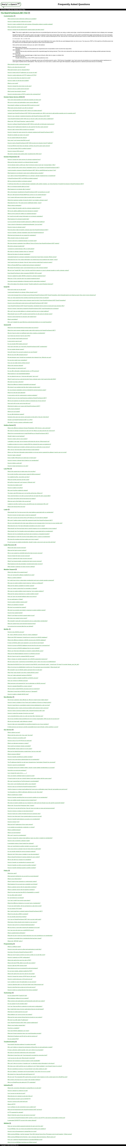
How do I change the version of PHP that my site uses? (22, 976)
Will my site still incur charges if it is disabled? (19, 859)
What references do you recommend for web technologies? (23, 968)
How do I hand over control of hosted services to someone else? (24, 813)
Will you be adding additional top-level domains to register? (23, 211)
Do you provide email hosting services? (18, 338)
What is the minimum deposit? (15, 365)
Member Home (18, 9)
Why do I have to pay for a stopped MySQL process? (21, 656)
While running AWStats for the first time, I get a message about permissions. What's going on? (32, 1137)
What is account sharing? (14, 832)
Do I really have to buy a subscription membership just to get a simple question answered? (31, 580)
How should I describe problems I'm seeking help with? (22, 1044)
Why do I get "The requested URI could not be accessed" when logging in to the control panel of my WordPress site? (37, 1077)
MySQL (6, 629)
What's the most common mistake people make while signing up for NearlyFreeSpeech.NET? (32, 330)
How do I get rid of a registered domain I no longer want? (22, 240)
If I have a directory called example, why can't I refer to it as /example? (25, 1050)
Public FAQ (10, 9)
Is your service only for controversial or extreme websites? (22, 395)
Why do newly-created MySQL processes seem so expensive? (24, 688)
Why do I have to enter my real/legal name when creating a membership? (26, 333)
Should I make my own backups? (16, 436)
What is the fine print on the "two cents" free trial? (20, 735)
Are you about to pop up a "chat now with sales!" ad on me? (23, 376)
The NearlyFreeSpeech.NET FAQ (14, 13)
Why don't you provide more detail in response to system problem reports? (27, 610)
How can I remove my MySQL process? (18, 680)
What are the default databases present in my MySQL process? (24, 653)
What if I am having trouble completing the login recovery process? (25, 561)
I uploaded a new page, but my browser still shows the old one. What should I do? (29, 441)
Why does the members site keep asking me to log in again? (23, 539)
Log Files (7, 468)
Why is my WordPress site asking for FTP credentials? (22, 1082)
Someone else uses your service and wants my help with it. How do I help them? (28, 417)
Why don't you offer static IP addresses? (18, 1020)
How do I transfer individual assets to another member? (22, 867)
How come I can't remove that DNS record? (19, 140)
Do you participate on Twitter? (15, 599)
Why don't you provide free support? (17, 607)
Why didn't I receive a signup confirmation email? (20, 422)
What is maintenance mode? (15, 794)
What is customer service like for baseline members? (21, 889)
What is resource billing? (14, 754)
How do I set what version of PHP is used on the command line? (24, 94)
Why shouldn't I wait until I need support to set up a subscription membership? (28, 621)
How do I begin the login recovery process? (19, 555)
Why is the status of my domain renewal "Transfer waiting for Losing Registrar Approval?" (30, 284)
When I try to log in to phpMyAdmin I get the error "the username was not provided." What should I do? (34, 667)
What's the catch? (12, 873)
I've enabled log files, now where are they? (19, 477)
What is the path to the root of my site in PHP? (19, 960)
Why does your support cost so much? (17, 618)
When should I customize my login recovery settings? (21, 566)
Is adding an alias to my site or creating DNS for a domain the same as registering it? (29, 444)
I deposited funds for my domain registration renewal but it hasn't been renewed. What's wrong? (32, 257)
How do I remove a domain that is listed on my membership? (23, 460)
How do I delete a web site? (15, 463)
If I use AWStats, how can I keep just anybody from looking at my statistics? (27, 1128)
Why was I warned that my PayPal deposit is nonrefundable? (23, 781)
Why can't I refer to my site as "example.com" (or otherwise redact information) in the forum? (31, 1063)
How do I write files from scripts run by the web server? (22, 987)
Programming (8, 944)
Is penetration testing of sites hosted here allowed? (21, 843)
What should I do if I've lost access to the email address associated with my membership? (30, 512)
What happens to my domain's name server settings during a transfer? (25, 173)
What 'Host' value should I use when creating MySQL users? (23, 672)
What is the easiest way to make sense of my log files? (22, 471)
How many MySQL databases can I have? (18, 1030)
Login (6, 509)
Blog (24, 9)
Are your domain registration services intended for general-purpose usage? (27, 390)
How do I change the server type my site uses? (20, 86)
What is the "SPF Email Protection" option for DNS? (21, 121)
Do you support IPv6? (13, 1038)
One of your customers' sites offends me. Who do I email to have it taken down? (28, 699)
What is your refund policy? (15, 878)
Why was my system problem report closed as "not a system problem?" (26, 591)
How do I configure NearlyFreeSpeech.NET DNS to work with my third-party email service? (31, 124)
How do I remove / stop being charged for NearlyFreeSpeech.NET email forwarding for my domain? (33, 308)
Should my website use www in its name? (18, 135)
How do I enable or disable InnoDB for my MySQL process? (23, 678)
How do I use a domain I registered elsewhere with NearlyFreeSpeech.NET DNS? (29, 116)
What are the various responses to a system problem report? (23, 593)
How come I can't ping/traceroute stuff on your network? (22, 784)
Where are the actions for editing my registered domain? (22, 213)
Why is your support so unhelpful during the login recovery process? (25, 553)
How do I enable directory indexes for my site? (19, 21)
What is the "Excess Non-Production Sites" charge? (21, 805)
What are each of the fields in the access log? (19, 501)
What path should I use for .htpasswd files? (19, 69)
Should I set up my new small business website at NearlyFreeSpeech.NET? (27, 398)
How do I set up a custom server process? (18, 88)
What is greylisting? (13, 319)
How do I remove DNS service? (16, 151)
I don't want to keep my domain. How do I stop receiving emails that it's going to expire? (30, 262)
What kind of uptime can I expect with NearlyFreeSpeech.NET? (24, 406)
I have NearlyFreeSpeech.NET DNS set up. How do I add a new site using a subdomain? (31, 118)
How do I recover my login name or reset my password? (22, 515)
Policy (6, 870)
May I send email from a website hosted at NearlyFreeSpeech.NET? (25, 911)
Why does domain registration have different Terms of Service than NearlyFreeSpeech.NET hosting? (33, 243)
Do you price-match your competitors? (17, 360)
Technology (8, 993)
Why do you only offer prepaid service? (18, 354)
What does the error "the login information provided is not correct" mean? (26, 525)
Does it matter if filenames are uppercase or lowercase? (22, 457)
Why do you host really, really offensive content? (20, 721)
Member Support (9, 569)
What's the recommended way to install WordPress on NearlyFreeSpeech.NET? (28, 433)
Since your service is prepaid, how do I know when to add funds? (24, 848)
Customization (8, 16)
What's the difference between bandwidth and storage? (22, 384)
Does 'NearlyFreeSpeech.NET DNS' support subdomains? (23, 1022)
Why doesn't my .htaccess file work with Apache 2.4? (21, 1074)
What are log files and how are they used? (18, 479)
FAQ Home (3, 9)
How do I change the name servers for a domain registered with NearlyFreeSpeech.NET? (31, 132)
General (6, 325)
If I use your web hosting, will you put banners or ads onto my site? (25, 906)
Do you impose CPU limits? (15, 908)
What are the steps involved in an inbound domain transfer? (23, 162)
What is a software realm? (14, 946)
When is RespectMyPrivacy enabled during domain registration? (24, 265)
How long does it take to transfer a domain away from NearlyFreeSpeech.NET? (28, 229)
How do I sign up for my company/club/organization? (21, 924)
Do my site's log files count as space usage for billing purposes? (24, 474)
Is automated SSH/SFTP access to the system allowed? (22, 1120)
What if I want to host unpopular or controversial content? (22, 881)
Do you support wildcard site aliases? (17, 137)
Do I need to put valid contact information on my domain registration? (25, 216)
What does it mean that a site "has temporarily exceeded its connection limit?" (27, 1055)
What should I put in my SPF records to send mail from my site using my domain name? (30, 314)
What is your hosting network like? (16, 1025)
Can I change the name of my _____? (17, 773)
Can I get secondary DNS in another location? (19, 148)
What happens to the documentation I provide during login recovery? (25, 563)
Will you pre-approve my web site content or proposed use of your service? (27, 400)
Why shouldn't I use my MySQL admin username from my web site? (25, 669)
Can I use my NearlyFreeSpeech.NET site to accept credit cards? (24, 919)
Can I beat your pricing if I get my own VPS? (19, 335)
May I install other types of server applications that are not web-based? (26, 1009)
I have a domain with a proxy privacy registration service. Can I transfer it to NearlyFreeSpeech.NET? (34, 167)
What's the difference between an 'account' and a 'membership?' (24, 903)
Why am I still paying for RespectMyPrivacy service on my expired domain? (27, 194)
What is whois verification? (14, 205)
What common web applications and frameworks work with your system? (26, 1001)
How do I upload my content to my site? (18, 1090)
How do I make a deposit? (14, 455)
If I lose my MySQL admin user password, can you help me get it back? (26, 642)
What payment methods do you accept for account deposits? (23, 876)
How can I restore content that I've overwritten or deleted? (22, 588)
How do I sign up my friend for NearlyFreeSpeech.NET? (22, 786)
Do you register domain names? (16, 349)
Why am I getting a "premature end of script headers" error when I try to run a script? (29, 1071)
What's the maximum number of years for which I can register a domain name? (28, 200)
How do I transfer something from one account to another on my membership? (27, 797)
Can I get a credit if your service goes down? (19, 900)
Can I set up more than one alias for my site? (19, 78)
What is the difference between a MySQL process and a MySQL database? (27, 640)
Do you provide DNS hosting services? (18, 344)
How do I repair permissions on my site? (18, 466)
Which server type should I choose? (17, 91)
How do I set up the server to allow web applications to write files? (24, 949)
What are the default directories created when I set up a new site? (24, 751)
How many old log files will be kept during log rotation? (22, 498)
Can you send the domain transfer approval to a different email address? (26, 221)
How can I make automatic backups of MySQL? (20, 675)
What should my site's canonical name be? (19, 64)
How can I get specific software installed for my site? (21, 575)
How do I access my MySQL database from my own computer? (24, 648)
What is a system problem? (15, 577)
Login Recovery (9, 545)
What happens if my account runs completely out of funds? (23, 884)
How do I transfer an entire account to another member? (22, 865)
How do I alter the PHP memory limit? (17, 965)
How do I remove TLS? (13, 821)
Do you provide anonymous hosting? (17, 916)
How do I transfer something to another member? (20, 756)
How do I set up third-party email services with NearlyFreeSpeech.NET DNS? (28, 303)
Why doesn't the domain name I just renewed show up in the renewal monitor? (28, 267)
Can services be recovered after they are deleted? (20, 626)
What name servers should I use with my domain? (20, 107)
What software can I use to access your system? (20, 1014)
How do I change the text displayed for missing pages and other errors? (26, 29)
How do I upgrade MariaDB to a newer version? (20, 686)
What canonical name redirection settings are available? (22, 18)
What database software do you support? (18, 998)
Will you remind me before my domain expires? (20, 181)
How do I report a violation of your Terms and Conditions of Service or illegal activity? (29, 702)
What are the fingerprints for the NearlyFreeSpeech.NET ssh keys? (25, 1109)
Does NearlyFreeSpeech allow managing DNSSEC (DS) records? (25, 273)
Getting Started (9, 425)
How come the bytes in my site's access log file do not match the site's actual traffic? (29, 495)
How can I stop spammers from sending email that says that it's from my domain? (28, 297)
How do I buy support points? (15, 612)
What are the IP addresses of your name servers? (20, 824)
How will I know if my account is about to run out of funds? (22, 352)
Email (6, 286)
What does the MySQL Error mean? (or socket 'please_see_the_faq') (43, 664)
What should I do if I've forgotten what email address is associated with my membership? (30, 531)
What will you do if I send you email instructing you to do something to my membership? (30, 935)
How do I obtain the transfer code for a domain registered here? (24, 208)
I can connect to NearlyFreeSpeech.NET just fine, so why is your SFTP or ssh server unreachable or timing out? (36, 1117)
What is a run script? (13, 83)
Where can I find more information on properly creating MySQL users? (25, 650)
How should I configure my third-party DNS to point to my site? (24, 105)
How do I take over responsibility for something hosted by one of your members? (28, 724)
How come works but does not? (24, 99)
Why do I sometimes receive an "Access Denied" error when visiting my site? (27, 1068)
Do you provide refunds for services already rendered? (22, 851)
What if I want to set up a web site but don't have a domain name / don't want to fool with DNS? (32, 379)
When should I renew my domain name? (18, 238)
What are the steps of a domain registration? (19, 254)
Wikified (6, 1123)
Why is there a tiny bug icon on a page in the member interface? (24, 1079)
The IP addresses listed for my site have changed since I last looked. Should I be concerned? (31, 762)
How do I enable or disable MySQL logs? (18, 694)
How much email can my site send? (17, 289)
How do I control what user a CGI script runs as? (20, 979)
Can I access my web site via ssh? (16, 1093)
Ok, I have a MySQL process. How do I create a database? (23, 634)
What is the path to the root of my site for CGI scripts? (21, 973)
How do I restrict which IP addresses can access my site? (22, 72)
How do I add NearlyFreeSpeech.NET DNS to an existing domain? (25, 110)
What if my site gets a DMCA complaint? (18, 914)
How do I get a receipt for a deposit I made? (19, 840)
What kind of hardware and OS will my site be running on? (22, 1036)
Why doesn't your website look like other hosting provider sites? (24, 387)
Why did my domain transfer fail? (16, 246)
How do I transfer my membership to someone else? (21, 862)
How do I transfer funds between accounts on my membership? (24, 819)
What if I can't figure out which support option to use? (21, 615)
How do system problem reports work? (17, 602)
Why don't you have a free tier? (15, 381)
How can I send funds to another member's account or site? (23, 846)
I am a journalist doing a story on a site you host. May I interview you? (25, 716)
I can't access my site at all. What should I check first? (21, 1058)
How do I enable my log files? (15, 487)
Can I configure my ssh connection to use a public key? (22, 1107)
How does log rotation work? (15, 485)
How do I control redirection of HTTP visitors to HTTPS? (22, 75)
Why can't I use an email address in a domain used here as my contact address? (28, 311)
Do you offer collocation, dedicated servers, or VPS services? (23, 371)
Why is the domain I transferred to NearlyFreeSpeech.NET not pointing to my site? (29, 192)
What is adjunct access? (14, 732)
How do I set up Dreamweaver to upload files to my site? (22, 1131)
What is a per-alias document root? (17, 67)
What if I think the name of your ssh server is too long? (21, 1115)
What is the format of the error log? (16, 506)
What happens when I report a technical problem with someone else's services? (28, 708)
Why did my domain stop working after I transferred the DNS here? (25, 153)
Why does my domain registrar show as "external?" (21, 251)
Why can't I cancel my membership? (17, 835)
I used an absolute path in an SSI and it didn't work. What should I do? (26, 984)
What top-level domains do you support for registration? (22, 235)
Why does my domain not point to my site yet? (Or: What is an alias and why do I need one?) (31, 430)
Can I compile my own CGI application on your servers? (22, 981)
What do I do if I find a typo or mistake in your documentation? (23, 854)
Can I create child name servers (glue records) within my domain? (24, 197)
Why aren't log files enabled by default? (18, 490)
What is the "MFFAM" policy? (15, 941)
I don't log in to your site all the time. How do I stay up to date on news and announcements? (31, 808)
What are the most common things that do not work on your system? (25, 1017)
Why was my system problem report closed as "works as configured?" (25, 583)
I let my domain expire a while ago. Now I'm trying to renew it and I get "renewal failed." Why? (31, 164)
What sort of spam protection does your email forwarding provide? (24, 1033)
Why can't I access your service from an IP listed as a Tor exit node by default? (28, 517)
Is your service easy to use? (15, 341)
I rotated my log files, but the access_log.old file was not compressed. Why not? (28, 504)
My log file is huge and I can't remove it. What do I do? (21, 482)
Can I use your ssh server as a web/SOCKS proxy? (21, 930)
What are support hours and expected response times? (22, 623)
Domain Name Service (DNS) (13, 97)
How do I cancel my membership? (16, 765)
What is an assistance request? (16, 604)
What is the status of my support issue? (18, 572)
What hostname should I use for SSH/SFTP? (19, 1098)
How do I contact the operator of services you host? (21, 713)
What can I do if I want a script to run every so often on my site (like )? (26, 954)
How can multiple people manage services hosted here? (22, 800)
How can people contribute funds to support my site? (21, 775)
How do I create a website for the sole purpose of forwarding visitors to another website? (30, 24)
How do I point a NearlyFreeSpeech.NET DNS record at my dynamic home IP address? (30, 143)
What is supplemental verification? (16, 933)
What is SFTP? (11, 1104)
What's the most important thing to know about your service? (23, 327)
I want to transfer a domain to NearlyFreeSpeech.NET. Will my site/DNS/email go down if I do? (32, 170)
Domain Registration (11, 156)
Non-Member (8, 697)
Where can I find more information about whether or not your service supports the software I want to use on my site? (37, 452)
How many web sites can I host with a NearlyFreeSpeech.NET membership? (27, 346)
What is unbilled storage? (14, 829)
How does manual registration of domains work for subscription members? (27, 281)
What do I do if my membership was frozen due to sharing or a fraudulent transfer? (29, 534)
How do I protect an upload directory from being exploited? (23, 990)
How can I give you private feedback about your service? (22, 596)
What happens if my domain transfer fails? (18, 219)
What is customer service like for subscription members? (22, 887)
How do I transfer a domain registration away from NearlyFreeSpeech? (26, 232)
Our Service (8, 729)
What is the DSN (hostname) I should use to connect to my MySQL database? (27, 637)
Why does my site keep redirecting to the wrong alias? (21, 1052)
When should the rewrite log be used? (17, 27)
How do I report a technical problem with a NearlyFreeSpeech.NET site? (26, 710)
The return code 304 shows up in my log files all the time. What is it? (25, 493)
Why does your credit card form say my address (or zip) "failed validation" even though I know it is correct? (35, 1066)
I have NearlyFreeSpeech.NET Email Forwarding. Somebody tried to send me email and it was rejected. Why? (36, 305)
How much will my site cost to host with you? (19, 403)
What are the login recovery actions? (17, 550)
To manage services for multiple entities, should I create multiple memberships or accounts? (31, 767)
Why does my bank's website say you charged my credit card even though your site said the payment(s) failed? (36, 802)
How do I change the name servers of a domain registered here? (24, 159)
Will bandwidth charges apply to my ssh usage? (20, 748)
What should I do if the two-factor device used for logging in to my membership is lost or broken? (32, 528)
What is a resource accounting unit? (17, 737)
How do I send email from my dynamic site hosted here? (22, 316)
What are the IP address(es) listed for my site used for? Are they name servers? (28, 126)
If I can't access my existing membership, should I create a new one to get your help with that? (32, 542)
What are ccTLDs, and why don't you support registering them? (24, 278)
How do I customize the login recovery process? (20, 558)
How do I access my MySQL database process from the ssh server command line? (29, 645)
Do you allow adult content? (15, 895)
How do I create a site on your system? (17, 438)
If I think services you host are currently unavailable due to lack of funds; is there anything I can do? (33, 726)
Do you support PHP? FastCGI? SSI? (17, 995)
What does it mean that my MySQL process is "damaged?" (23, 691)
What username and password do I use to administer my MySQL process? (27, 683)
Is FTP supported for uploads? (15, 1112)
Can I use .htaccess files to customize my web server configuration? (25, 1006)
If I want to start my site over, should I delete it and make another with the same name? (30, 778)
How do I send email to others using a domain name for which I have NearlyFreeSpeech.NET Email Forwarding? (37, 300)
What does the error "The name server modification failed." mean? (24, 202)
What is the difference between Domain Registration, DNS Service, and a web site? (29, 428)
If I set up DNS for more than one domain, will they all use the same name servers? (29, 145)
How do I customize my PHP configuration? (19, 957)
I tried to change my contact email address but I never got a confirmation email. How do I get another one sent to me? (37, 789)
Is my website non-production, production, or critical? (21, 827)
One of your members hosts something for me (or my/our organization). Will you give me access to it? (33, 718)
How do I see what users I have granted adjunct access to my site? (25, 816)
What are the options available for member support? (21, 585)
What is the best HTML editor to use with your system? (21, 963)
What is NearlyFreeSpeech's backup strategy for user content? (24, 857)
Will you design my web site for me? (17, 368)
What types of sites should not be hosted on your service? (22, 922)
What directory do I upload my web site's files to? (20, 1096)
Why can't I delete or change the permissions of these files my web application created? (30, 1047)
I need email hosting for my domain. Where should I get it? (22, 292)
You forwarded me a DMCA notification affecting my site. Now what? (25, 792)
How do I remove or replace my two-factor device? (20, 811)
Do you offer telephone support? (16, 414)
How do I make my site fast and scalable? (18, 80)
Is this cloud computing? (14, 408)
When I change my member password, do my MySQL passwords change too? (27, 659)
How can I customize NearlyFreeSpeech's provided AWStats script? (25, 1139)
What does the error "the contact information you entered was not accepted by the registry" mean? (33, 259)
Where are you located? (14, 411)
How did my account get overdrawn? (17, 770)
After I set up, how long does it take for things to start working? (23, 449)
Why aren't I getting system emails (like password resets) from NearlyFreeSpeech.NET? (30, 520)
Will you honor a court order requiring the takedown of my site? (24, 927)
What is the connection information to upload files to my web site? (24, 1088)
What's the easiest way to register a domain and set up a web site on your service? (29, 447)
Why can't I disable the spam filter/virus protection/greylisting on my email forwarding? (30, 322)
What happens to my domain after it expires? (19, 189)
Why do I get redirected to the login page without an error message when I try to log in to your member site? (35, 523)
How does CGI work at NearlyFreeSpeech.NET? (20, 952)
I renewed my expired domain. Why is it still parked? (21, 248)
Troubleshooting (9, 1041)
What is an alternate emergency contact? (18, 743)
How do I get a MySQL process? (16, 632)
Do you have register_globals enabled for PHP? (20, 971)
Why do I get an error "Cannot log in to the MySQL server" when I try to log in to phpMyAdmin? (32, 661)
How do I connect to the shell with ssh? (18, 1101)
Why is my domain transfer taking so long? (18, 186)
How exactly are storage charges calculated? (19, 746)
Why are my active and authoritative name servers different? (23, 102)
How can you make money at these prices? (19, 362)
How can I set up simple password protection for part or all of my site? (25, 1126)
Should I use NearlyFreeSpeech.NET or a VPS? (20, 419)
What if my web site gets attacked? (16, 392)
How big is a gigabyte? (13, 1028)
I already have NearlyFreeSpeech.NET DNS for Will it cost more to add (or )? (42, 113)
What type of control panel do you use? (18, 1011)
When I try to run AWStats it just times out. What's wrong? (22, 1142)
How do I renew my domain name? (17, 227)
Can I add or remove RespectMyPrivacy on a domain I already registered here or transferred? (31, 175)
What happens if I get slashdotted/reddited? (19, 373)
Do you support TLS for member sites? (17, 1003)
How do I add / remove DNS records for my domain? (21, 129)
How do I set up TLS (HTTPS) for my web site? (20, 740)
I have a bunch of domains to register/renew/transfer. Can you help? (25, 224)
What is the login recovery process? (17, 547)
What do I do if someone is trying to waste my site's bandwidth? (24, 1060)
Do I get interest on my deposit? (16, 897)
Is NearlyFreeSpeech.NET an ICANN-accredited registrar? (23, 178)
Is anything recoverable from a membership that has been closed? (24, 938)
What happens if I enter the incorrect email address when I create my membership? (29, 536)
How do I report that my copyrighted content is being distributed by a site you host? (29, 705)
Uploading (7, 1085)
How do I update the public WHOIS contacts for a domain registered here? (27, 275)
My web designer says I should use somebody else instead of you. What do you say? (29, 357)
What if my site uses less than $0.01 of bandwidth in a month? (23, 892)
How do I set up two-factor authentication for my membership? (23, 759)
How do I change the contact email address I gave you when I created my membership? (30, 838)
